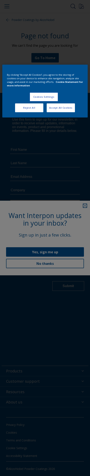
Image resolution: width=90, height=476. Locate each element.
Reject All (29, 107)
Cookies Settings (43, 96)
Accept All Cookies (60, 107)
